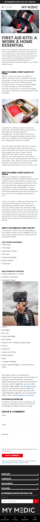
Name (4, 415)
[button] (5, 7)
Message (5, 434)
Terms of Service (19, 462)
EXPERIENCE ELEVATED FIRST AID (16, 493)
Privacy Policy (6, 462)
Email (4, 425)
